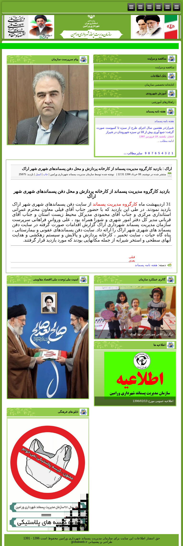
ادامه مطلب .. (166, 141)
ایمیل (38, 174)
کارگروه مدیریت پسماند (115, 204)
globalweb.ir (79, 542)
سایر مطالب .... (133, 153)
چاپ (45, 174)
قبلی (132, 257)
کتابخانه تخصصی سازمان (159, 84)
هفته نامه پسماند (164, 121)
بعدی (132, 260)
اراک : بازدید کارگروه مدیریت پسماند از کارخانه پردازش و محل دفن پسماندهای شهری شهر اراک (97, 169)
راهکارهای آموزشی (163, 102)
